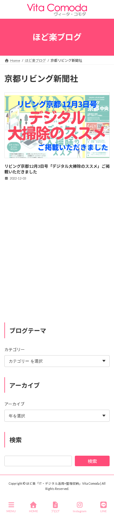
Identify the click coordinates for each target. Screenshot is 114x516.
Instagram (80, 511)
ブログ (55, 511)
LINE (103, 511)
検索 (92, 461)
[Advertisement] (57, 257)
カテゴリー (14, 349)
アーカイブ (14, 404)
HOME (33, 511)
